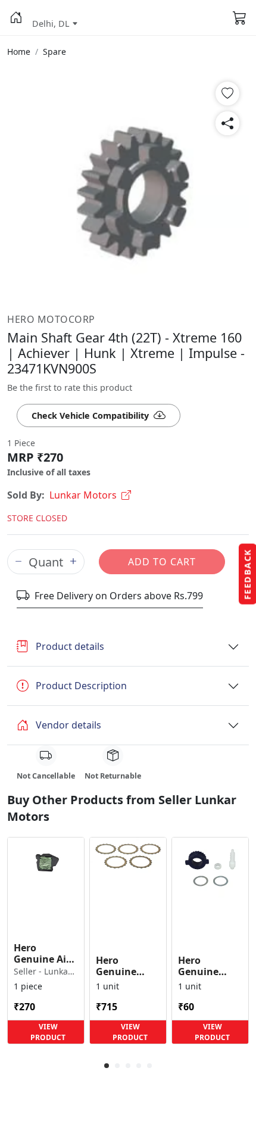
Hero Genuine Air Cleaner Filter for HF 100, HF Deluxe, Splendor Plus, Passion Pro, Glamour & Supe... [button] (45, 953)
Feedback (247, 574)
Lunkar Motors (83, 495)
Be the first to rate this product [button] (69, 387)
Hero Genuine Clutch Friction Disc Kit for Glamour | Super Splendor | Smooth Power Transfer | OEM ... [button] (125, 966)
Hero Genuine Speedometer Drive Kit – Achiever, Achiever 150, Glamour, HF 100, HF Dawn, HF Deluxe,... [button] (209, 966)
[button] (16, 18)
